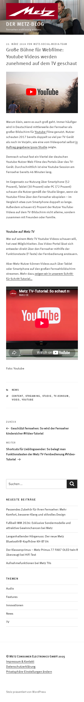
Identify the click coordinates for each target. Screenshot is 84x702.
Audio (10, 588)
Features (12, 597)
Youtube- (40, 132)
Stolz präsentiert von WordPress (26, 692)
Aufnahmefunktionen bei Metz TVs (28, 563)
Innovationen (14, 605)
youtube (28, 400)
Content (17, 396)
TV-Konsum (61, 396)
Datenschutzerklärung (20, 666)
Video (16, 400)
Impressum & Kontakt (20, 661)
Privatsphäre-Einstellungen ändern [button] (29, 671)
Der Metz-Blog (25, 24)
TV (7, 622)
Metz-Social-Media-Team (50, 44)
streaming (32, 396)
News (15, 390)
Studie (47, 396)
